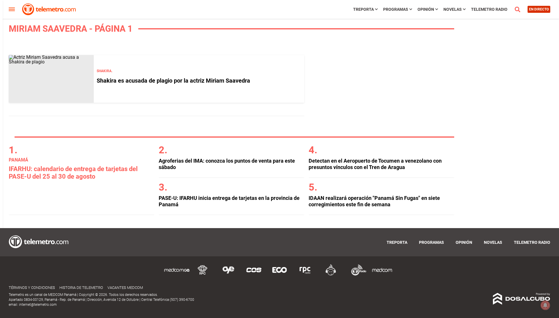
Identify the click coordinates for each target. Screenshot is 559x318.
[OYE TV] (228, 274)
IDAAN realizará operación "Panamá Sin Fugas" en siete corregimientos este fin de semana (374, 201)
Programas (395, 9)
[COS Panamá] (254, 274)
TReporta (363, 9)
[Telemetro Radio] (356, 274)
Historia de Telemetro (81, 287)
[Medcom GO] (177, 274)
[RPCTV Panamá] (202, 274)
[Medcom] (382, 274)
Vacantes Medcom (125, 287)
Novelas (452, 9)
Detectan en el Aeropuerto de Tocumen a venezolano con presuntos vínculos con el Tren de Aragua (375, 164)
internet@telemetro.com (38, 305)
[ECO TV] (279, 274)
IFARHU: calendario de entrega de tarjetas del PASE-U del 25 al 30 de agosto (73, 172)
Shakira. (104, 71)
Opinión (426, 9)
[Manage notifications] (545, 305)
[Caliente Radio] (331, 274)
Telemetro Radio (489, 9)
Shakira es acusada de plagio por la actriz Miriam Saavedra (173, 80)
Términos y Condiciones (32, 287)
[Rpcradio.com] (305, 274)
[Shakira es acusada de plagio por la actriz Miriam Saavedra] (51, 79)
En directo (539, 9)
